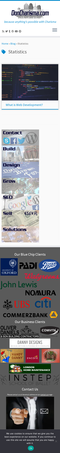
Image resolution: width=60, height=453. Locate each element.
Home (5, 43)
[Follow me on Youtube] (17, 31)
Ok (30, 448)
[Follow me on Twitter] (7, 31)
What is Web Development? (24, 105)
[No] (56, 441)
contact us (44, 394)
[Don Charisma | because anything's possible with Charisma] (30, 10)
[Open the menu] (54, 30)
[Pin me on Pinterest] (20, 31)
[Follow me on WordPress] (13, 31)
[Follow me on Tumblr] (10, 31)
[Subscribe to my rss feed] (3, 31)
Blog (13, 43)
